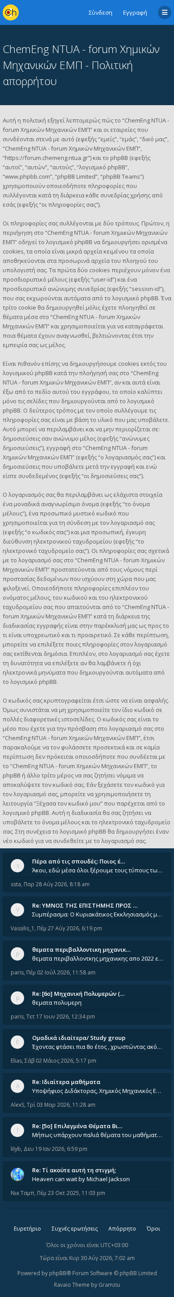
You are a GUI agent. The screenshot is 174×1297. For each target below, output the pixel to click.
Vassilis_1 (22, 928)
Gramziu (109, 1285)
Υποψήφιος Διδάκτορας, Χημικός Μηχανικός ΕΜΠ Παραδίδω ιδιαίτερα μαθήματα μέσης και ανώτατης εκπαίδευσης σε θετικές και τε (97, 1091)
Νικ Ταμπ (22, 1193)
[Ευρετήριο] (11, 12)
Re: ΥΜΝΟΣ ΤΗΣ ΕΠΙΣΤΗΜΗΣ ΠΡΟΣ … (84, 905)
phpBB (57, 1273)
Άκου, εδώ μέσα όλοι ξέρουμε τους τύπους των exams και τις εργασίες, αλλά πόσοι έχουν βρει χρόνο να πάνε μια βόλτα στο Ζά (97, 870)
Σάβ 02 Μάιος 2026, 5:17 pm (60, 1060)
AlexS (17, 1105)
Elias (16, 1060)
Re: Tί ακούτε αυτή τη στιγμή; (74, 1170)
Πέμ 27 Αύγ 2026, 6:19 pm (69, 928)
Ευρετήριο (27, 1228)
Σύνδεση (100, 12)
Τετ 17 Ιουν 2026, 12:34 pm (60, 1016)
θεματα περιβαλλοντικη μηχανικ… (81, 949)
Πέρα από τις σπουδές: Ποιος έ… (78, 861)
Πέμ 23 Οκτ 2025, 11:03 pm (71, 1193)
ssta (16, 884)
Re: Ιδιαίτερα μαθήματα (66, 1082)
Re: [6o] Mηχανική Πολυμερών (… (78, 994)
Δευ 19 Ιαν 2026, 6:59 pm (55, 1149)
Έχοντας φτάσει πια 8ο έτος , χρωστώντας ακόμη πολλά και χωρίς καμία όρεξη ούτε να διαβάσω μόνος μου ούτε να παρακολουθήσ (97, 1047)
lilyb (16, 1149)
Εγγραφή (135, 12)
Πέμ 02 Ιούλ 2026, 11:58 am (60, 972)
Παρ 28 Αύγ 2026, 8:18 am (57, 884)
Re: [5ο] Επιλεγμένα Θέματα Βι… (77, 1126)
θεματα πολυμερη (57, 1002)
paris (17, 972)
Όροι (153, 1228)
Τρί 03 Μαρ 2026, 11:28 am (61, 1105)
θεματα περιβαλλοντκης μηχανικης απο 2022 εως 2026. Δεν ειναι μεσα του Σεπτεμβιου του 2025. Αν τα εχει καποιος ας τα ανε (97, 958)
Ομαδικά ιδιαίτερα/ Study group (78, 1038)
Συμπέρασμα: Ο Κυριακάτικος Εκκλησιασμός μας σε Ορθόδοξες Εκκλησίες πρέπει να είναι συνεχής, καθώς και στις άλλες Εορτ (97, 914)
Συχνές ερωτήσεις (75, 1228)
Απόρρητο (122, 1228)
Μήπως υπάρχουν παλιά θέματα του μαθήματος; (97, 1135)
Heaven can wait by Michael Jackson (81, 1179)
